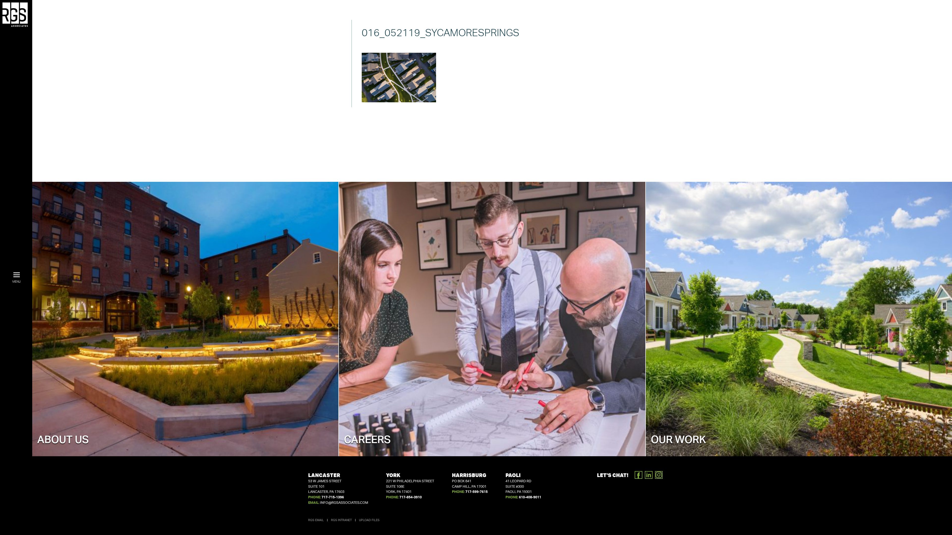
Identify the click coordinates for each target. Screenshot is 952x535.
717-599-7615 (476, 492)
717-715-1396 (333, 497)
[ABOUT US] (185, 319)
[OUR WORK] (799, 319)
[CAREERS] (492, 319)
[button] (16, 278)
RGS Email (316, 520)
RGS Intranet (341, 520)
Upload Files (369, 520)
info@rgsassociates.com (344, 503)
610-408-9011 (530, 497)
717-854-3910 (410, 497)
